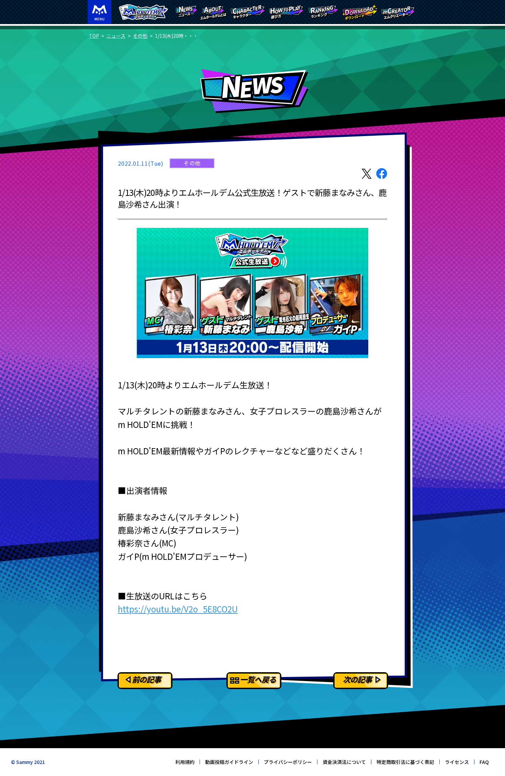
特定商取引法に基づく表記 (405, 761)
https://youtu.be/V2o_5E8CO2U (178, 609)
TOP (94, 35)
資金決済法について (344, 761)
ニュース (115, 35)
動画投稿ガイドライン (229, 761)
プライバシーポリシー (288, 761)
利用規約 (184, 761)
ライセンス (457, 761)
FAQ (484, 761)
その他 (140, 35)
